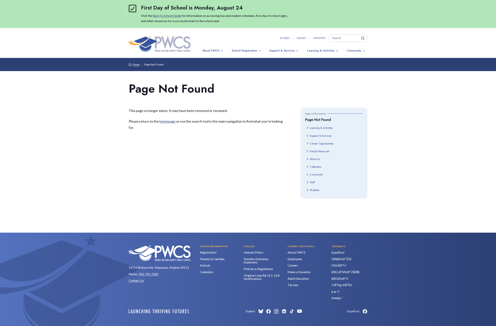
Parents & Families (212, 259)
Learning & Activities (320, 50)
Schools (285, 38)
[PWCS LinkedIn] (284, 311)
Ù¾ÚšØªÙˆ (339, 265)
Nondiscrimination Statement (256, 260)
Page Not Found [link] (154, 64)
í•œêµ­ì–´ (337, 298)
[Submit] (362, 38)
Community (354, 50)
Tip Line (293, 285)
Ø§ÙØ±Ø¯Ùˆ (340, 278)
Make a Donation (299, 272)
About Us (315, 159)
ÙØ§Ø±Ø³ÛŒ (341, 259)
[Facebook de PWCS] (365, 311)
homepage (167, 121)
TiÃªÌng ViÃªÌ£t (341, 285)
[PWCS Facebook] (268, 311)
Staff (312, 182)
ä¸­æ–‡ (335, 291)
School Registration (244, 50)
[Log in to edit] (159, 311)
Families (301, 38)
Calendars (315, 167)
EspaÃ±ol (337, 252)
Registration (208, 252)
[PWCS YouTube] (299, 311)
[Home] (160, 44)
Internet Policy (253, 252)
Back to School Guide (167, 15)
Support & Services (282, 50)
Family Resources (319, 151)
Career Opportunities (321, 143)
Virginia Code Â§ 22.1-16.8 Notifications (262, 277)
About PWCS (210, 50)
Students (314, 190)
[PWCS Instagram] (276, 311)
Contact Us (136, 280)
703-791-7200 (148, 274)
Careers (293, 265)
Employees (319, 38)
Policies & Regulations (258, 269)
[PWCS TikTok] (291, 311)
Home (136, 64)
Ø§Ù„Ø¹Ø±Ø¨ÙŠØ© (345, 272)
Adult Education (298, 278)
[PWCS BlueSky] (260, 311)
